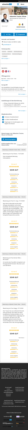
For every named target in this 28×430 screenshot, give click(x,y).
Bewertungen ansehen (21, 29)
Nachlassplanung (18, 51)
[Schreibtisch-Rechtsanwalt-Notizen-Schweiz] (7, 10)
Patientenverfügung (16, 54)
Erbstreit (4, 51)
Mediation (10, 51)
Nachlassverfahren (6, 54)
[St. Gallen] (21, 10)
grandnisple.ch (7, 44)
